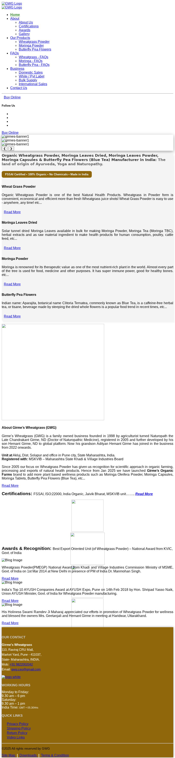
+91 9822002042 (21, 664)
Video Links (16, 737)
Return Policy (17, 733)
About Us (26, 22)
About (14, 18)
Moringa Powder (31, 45)
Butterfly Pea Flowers (35, 49)
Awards (24, 30)
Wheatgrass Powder (34, 41)
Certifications (29, 26)
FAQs (14, 53)
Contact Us (18, 88)
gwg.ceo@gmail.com (26, 669)
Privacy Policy (17, 724)
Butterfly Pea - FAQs (34, 65)
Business (17, 68)
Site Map (9, 755)
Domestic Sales (31, 72)
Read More (12, 212)
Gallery (24, 34)
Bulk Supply (28, 80)
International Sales (33, 84)
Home (15, 14)
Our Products (20, 38)
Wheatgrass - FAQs (33, 57)
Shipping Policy (19, 728)
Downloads (28, 755)
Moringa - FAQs (30, 61)
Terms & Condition (55, 755)
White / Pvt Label (31, 76)
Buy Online (12, 97)
